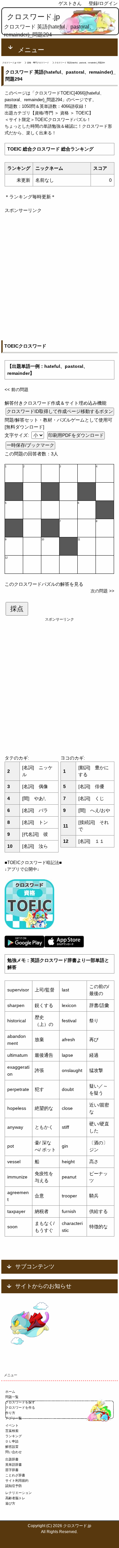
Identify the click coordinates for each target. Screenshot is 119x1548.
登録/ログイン (103, 3)
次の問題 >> (102, 590)
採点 (16, 608)
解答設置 (12, 1446)
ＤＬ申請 (12, 1441)
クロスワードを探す (20, 1402)
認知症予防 (13, 1486)
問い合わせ (13, 1452)
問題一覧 (12, 1397)
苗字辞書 (12, 1470)
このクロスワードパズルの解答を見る (44, 584)
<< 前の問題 (16, 389)
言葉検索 (12, 1431)
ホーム (10, 1391)
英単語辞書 (13, 1464)
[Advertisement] (59, 273)
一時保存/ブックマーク (30, 445)
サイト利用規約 (16, 1480)
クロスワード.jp (33, 17)
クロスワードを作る (20, 1407)
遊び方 (10, 1503)
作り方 (10, 1413)
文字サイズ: (17, 435)
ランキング (13, 1436)
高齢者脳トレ (15, 1498)
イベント (12, 1425)
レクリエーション (18, 1493)
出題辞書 (12, 1459)
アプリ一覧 (13, 1418)
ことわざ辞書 (15, 1475)
